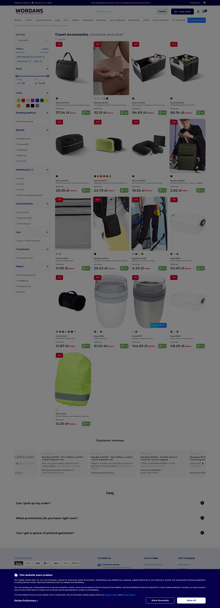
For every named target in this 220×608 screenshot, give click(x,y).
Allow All (191, 600)
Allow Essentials (160, 600)
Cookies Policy (111, 595)
